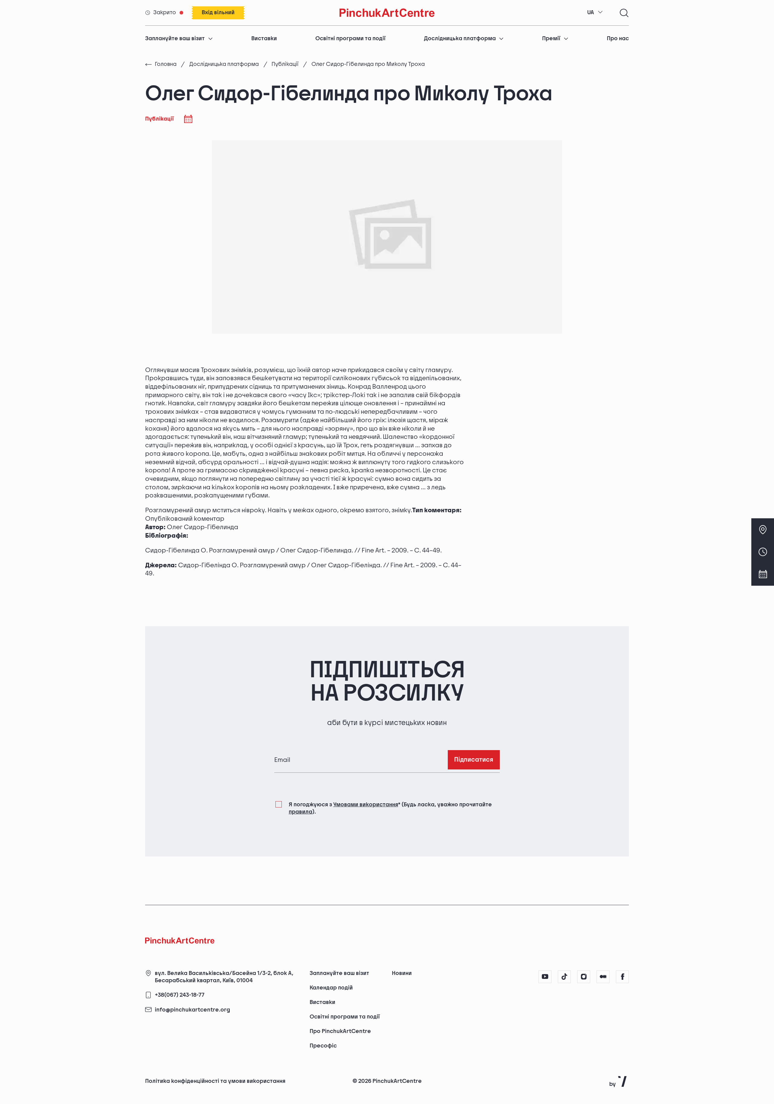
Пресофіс (323, 1045)
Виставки (264, 38)
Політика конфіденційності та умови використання (215, 1081)
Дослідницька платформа (460, 38)
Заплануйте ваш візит (175, 38)
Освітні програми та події (350, 38)
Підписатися (473, 759)
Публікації (285, 64)
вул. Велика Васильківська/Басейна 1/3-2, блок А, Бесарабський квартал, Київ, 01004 (224, 977)
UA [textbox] (590, 12)
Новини (402, 973)
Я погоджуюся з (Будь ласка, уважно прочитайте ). (390, 808)
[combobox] (595, 13)
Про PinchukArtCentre (340, 1031)
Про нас (618, 38)
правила (300, 811)
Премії (551, 38)
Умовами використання (365, 804)
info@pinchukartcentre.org (192, 1009)
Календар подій (331, 987)
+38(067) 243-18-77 (179, 995)
